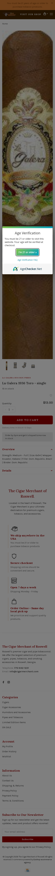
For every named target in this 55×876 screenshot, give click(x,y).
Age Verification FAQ (28, 259)
